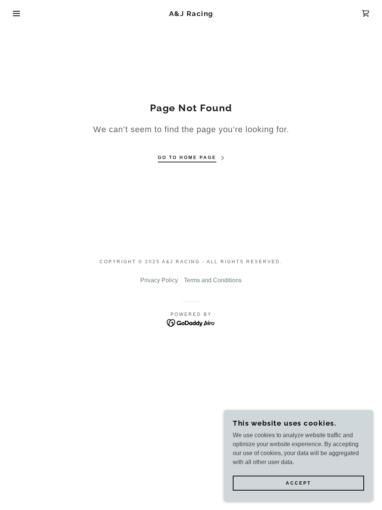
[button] (19, 13)
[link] (191, 14)
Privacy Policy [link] (159, 280)
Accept (298, 483)
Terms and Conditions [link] (213, 280)
